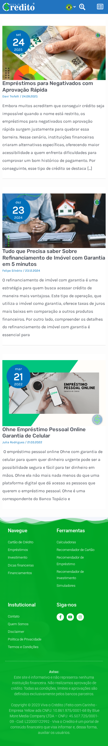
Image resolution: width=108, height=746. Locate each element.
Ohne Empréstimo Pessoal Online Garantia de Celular (44, 432)
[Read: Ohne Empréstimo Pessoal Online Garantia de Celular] (54, 392)
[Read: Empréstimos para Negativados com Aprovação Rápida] (54, 52)
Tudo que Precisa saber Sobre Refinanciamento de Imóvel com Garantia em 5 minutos (53, 257)
